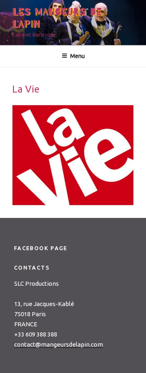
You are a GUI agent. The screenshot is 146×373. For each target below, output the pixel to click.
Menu (77, 56)
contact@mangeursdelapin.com (58, 344)
